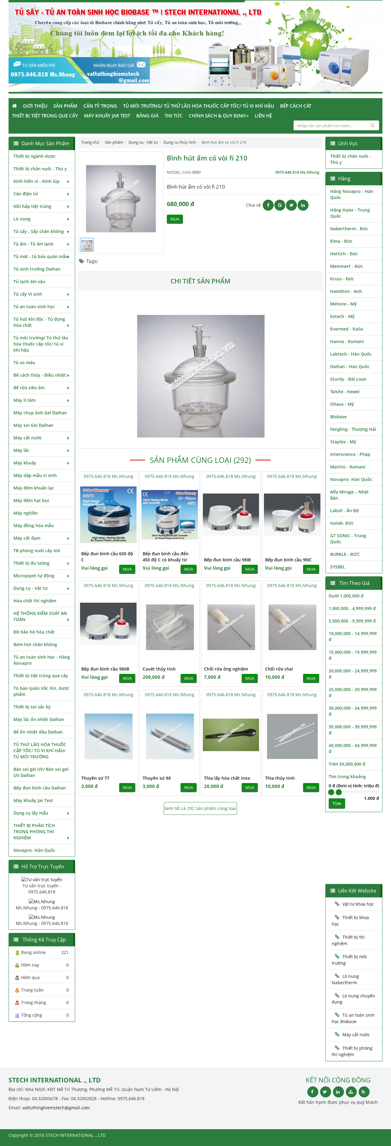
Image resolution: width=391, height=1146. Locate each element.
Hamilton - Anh (346, 291)
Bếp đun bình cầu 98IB (227, 560)
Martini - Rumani (347, 467)
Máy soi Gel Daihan (33, 425)
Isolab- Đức (342, 523)
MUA (174, 219)
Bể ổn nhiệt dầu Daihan (38, 732)
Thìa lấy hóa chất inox (227, 778)
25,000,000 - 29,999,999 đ (353, 692)
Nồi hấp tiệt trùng (32, 206)
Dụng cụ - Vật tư (30, 588)
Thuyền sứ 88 (157, 778)
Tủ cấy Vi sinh (27, 294)
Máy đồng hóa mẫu (33, 525)
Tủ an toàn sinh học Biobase (353, 1018)
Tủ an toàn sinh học (34, 306)
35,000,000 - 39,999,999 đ (353, 730)
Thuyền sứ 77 (95, 778)
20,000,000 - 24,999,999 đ (353, 674)
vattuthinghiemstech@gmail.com (56, 1108)
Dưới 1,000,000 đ (346, 596)
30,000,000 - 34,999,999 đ (353, 711)
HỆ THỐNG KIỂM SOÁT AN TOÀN (40, 616)
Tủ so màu (24, 362)
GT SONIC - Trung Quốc (348, 539)
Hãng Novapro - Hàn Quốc (351, 194)
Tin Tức (174, 116)
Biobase (338, 417)
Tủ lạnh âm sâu (29, 281)
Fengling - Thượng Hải (353, 429)
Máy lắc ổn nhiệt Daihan (38, 719)
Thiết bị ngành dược (34, 156)
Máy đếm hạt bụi (31, 500)
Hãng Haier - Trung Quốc (350, 213)
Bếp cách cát (295, 106)
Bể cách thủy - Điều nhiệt (39, 375)
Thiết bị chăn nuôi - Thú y (40, 169)
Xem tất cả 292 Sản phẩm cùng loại (200, 808)
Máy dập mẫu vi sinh (35, 475)
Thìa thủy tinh (280, 778)
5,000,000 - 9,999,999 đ (352, 621)
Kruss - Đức (342, 279)
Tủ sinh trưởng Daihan (36, 269)
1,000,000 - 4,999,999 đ (352, 608)
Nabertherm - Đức (349, 228)
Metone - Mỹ (343, 304)
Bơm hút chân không (35, 644)
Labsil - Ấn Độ (344, 510)
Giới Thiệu (35, 106)
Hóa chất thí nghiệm (34, 601)
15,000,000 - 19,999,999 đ (353, 655)
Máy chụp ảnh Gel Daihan (40, 413)
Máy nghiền (25, 513)
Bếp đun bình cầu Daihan (39, 788)
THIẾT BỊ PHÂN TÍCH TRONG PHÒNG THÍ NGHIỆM (34, 832)
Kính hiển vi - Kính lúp (36, 181)
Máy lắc (21, 450)
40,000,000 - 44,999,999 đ (353, 748)
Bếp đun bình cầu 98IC (288, 560)
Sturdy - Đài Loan (348, 379)
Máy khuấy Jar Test (107, 116)
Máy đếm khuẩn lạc (33, 488)
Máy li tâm (24, 400)
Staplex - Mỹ (343, 442)
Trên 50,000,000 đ (347, 764)
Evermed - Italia (346, 329)
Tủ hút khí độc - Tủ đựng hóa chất (39, 322)
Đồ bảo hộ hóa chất (34, 632)
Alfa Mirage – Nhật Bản (349, 495)
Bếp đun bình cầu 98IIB (105, 669)
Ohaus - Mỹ (342, 404)
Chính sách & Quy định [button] (217, 116)
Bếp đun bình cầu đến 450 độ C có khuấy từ (165, 557)
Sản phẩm (65, 106)
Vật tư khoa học (358, 904)
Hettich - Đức (344, 254)
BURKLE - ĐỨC (345, 554)
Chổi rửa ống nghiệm (226, 669)
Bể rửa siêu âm (29, 387)
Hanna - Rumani (347, 341)
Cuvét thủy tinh (159, 669)
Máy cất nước (27, 438)
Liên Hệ (263, 116)
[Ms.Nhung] (42, 901)
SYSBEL (337, 567)
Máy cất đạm (26, 538)
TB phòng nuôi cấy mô (36, 550)
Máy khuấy (24, 463)
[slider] (331, 792)
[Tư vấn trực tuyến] (41, 879)
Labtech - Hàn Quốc (351, 354)
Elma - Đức (341, 241)
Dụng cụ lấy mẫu (30, 813)
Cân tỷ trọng (100, 106)
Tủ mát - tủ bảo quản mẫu (40, 256)
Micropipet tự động (33, 576)
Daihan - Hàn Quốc (350, 366)
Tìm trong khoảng (347, 776)
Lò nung (22, 219)
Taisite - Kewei (345, 391)
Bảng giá (147, 116)
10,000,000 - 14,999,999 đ (353, 636)
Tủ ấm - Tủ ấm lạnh (33, 244)
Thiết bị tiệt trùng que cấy (45, 116)
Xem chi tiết (121, 543)
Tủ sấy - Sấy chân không (38, 231)
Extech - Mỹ (342, 316)
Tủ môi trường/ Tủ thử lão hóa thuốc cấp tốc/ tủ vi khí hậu (198, 106)
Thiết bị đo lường (31, 563)
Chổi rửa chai (279, 669)
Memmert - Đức (346, 266)
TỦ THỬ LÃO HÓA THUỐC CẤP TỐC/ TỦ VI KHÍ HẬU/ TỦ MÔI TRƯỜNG (39, 750)
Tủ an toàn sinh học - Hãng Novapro (41, 660)
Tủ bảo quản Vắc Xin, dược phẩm (41, 691)
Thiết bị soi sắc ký (32, 707)
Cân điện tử (25, 194)
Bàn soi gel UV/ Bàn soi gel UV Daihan (40, 772)
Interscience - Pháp (350, 454)
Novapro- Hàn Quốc (34, 850)
